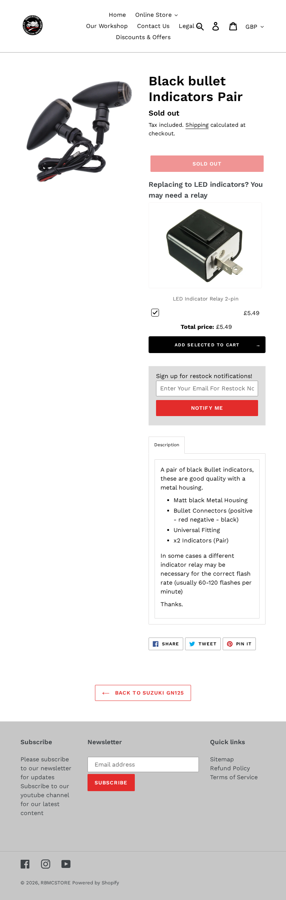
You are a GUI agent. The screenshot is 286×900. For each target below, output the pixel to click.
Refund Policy (230, 768)
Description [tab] (166, 444)
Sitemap (222, 759)
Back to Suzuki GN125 (148, 693)
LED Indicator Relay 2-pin (206, 299)
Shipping (197, 125)
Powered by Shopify (95, 882)
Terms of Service (234, 777)
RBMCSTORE (55, 882)
